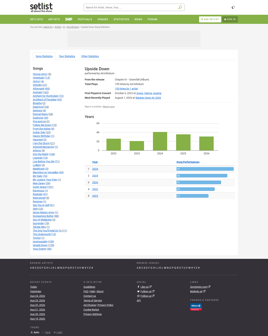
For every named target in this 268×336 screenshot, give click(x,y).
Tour (67, 56)
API (139, 300)
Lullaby (37, 165)
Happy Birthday (42, 136)
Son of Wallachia (42, 219)
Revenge (37, 201)
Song (44, 56)
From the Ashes (42, 128)
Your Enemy (39, 248)
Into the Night (40, 154)
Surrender (38, 223)
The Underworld (42, 234)
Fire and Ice (39, 121)
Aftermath (38, 88)
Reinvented (39, 197)
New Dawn (39, 183)
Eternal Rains (40, 114)
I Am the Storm (41, 143)
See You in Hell (41, 205)
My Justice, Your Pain (45, 179)
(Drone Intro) (40, 74)
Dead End (38, 106)
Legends (37, 157)
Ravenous (38, 190)
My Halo (37, 176)
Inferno (37, 150)
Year (95, 162)
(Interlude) (39, 77)
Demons (37, 110)
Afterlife (37, 85)
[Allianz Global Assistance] (196, 306)
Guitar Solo (39, 132)
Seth (35, 208)
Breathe (37, 103)
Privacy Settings (92, 314)
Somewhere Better (43, 216)
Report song (109, 106)
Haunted (38, 139)
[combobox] (134, 7)
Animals (37, 92)
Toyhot (37, 237)
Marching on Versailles (45, 172)
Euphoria (38, 117)
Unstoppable (40, 241)
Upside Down (40, 245)
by (126, 88)
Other (90, 56)
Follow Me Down (42, 125)
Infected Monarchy (43, 146)
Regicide (37, 194)
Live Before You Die (43, 161)
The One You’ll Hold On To (47, 230)
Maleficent (39, 168)
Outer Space (40, 186)
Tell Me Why (39, 227)
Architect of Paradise (45, 99)
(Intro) (36, 81)
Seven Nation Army (43, 212)
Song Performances (187, 162)
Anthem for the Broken (45, 95)
